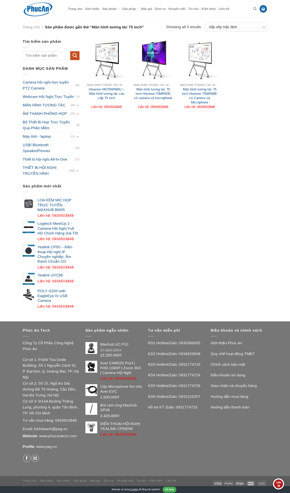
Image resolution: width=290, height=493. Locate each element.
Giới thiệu (92, 8)
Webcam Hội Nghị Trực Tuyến (48, 97)
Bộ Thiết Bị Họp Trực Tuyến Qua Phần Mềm (46, 125)
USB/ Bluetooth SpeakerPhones (36, 148)
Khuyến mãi (176, 8)
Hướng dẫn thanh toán (230, 407)
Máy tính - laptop (37, 136)
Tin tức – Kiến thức (202, 8)
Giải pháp (129, 8)
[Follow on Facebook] (27, 458)
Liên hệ (224, 8)
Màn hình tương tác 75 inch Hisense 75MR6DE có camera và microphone (153, 93)
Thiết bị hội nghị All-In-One (45, 159)
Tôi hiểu (169, 489)
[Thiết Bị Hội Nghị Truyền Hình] (42, 9)
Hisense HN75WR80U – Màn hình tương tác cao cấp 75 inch (106, 93)
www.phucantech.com (58, 436)
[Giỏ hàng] (263, 9)
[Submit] (74, 55)
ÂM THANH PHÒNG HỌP (45, 114)
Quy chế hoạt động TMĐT (233, 354)
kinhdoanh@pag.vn (50, 429)
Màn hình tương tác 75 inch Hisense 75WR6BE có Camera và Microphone (199, 95)
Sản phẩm (109, 8)
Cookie (134, 489)
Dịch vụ (160, 8)
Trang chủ (75, 8)
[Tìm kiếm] (254, 9)
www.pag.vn (46, 447)
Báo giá (146, 8)
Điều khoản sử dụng (228, 375)
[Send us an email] (35, 458)
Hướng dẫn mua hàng (229, 396)
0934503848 (66, 420)
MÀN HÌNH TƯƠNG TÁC (44, 105)
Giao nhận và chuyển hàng (234, 386)
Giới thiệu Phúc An (226, 343)
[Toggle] (77, 105)
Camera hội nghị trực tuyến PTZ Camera (46, 85)
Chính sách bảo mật (228, 364)
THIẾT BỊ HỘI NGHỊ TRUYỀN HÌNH (39, 171)
